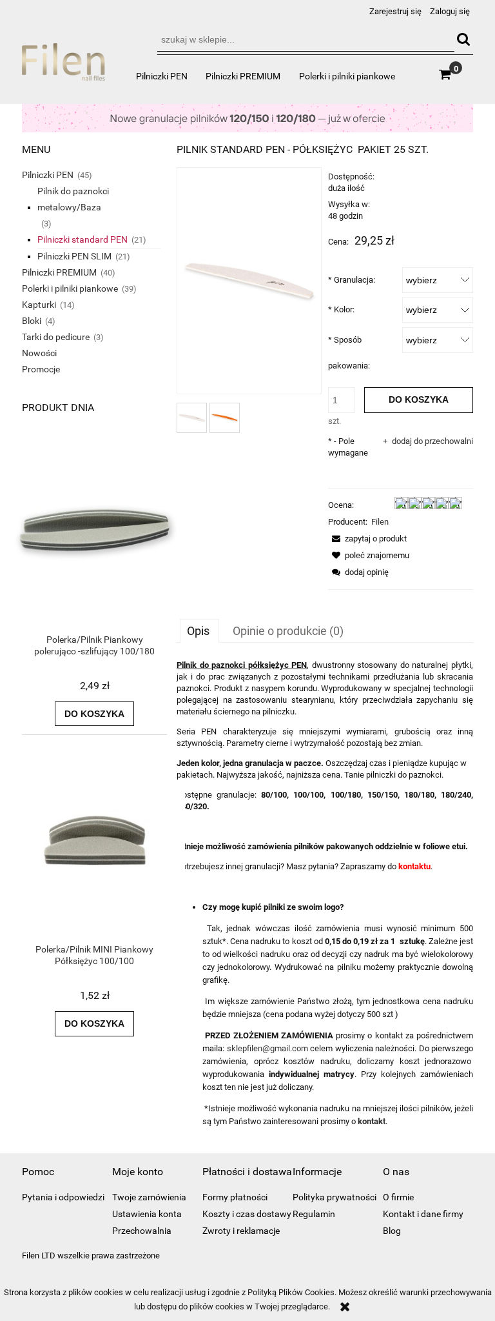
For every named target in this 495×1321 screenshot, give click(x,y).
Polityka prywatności (334, 1197)
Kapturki (39, 304)
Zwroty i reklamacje (241, 1230)
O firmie (398, 1197)
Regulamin (314, 1214)
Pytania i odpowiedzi (63, 1197)
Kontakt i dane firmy (423, 1214)
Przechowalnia (141, 1230)
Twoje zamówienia (149, 1197)
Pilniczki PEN (47, 175)
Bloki (31, 321)
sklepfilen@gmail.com (267, 1048)
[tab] (199, 630)
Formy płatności (234, 1197)
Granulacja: (351, 280)
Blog (392, 1230)
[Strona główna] (63, 67)
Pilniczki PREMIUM (59, 272)
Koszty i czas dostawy (246, 1214)
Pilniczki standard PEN (82, 239)
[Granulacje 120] (247, 117)
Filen (380, 522)
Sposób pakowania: (349, 352)
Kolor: (341, 309)
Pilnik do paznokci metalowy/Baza (73, 199)
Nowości (39, 353)
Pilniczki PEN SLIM (74, 256)
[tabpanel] (325, 894)
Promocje (41, 369)
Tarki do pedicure (56, 337)
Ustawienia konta (147, 1214)
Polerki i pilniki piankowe (70, 288)
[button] (367, 538)
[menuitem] (161, 76)
